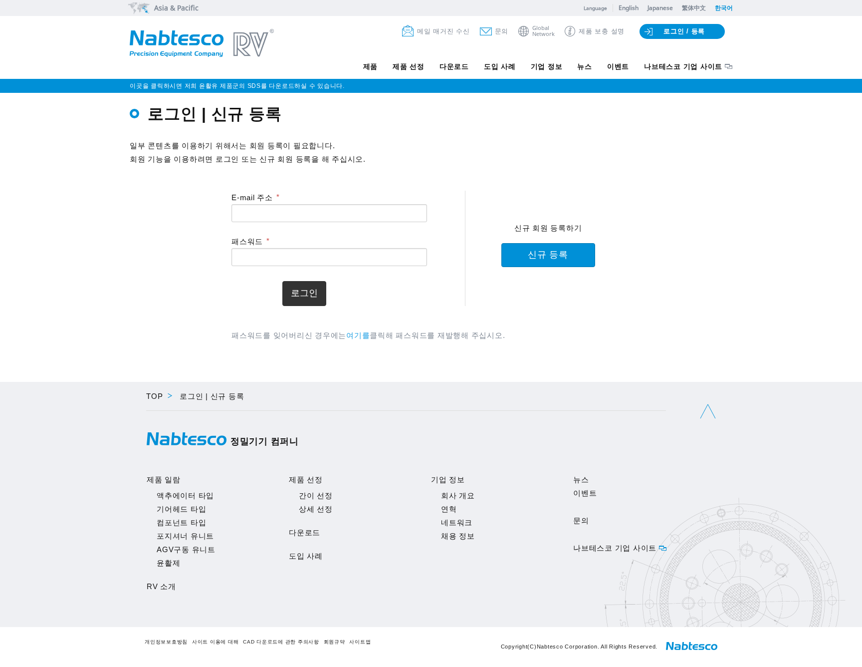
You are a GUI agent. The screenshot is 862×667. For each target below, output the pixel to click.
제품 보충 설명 (602, 31)
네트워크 (456, 522)
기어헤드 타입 (181, 509)
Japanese (660, 7)
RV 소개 (161, 586)
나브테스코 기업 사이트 (683, 66)
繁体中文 (694, 7)
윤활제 (168, 563)
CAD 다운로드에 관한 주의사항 (281, 642)
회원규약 (334, 642)
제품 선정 (409, 66)
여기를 (358, 335)
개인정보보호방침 (166, 642)
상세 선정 (316, 509)
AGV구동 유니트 (186, 549)
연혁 (449, 509)
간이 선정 (316, 495)
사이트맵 (360, 642)
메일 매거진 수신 (443, 31)
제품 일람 (164, 479)
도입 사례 (500, 66)
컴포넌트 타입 (181, 522)
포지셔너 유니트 (185, 536)
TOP (154, 396)
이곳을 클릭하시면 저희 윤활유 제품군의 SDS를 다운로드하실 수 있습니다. (237, 85)
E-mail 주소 (252, 197)
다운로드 (454, 66)
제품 (370, 66)
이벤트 (618, 66)
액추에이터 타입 (185, 495)
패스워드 (247, 241)
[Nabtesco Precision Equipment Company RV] (202, 44)
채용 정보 (458, 536)
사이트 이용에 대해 (215, 642)
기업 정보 (547, 66)
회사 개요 (458, 495)
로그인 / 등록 (684, 31)
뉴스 (584, 66)
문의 (502, 31)
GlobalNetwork (543, 31)
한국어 (724, 7)
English (629, 7)
